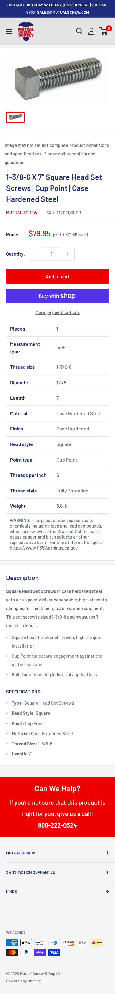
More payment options (57, 312)
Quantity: (15, 254)
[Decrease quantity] (35, 253)
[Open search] (79, 31)
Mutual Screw (21, 212)
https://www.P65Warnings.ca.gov (43, 547)
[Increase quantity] (67, 253)
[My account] (91, 31)
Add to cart (58, 276)
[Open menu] (9, 31)
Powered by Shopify (23, 980)
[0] (104, 31)
